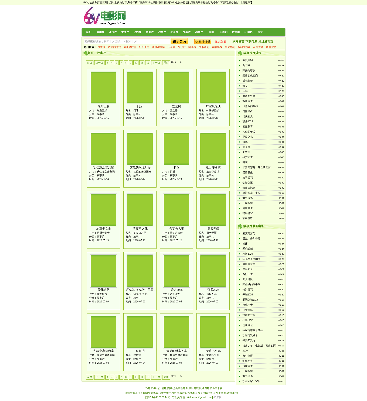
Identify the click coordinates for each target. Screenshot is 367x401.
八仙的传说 (249, 131)
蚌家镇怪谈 (213, 106)
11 (142, 62)
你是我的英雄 (250, 106)
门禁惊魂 (248, 309)
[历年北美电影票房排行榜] (123, 2)
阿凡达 (192, 47)
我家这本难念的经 (253, 330)
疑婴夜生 (248, 172)
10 (136, 62)
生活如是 (248, 269)
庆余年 (171, 47)
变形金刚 (204, 47)
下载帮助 (251, 41)
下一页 (156, 62)
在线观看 (220, 41)
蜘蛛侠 (101, 47)
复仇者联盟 (130, 47)
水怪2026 (248, 253)
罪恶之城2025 (250, 299)
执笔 (245, 141)
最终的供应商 (250, 75)
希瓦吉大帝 (176, 228)
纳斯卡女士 (103, 228)
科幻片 (150, 32)
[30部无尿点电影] (229, 2)
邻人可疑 (248, 279)
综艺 (260, 32)
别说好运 (248, 325)
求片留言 (238, 41)
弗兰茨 (246, 152)
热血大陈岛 (249, 187)
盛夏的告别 (249, 96)
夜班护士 (248, 304)
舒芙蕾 (246, 146)
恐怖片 (137, 32)
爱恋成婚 (248, 248)
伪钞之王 (248, 182)
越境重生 (248, 208)
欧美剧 (236, 32)
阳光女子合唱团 (251, 258)
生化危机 (230, 47)
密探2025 (213, 289)
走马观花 (248, 177)
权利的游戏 (244, 47)
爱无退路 (104, 289)
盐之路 (176, 106)
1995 (245, 90)
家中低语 (248, 218)
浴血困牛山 (249, 101)
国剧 (211, 32)
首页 (88, 32)
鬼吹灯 (182, 47)
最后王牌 (104, 106)
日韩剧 (223, 32)
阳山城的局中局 (251, 284)
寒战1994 (248, 60)
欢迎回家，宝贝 (251, 192)
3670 (245, 350)
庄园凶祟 (248, 203)
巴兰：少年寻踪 (251, 238)
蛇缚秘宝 (248, 213)
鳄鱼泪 (140, 351)
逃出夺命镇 (213, 167)
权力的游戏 (114, 47)
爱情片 (125, 32)
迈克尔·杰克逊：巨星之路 (143, 289)
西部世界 (217, 47)
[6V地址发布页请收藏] (95, 2)
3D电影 (248, 32)
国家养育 (248, 126)
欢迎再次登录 (250, 335)
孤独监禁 (248, 80)
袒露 (245, 243)
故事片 (187, 32)
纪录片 (174, 32)
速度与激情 (158, 47)
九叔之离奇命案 (103, 351)
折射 (177, 167)
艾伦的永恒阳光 (140, 167)
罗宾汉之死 (140, 228)
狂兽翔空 (248, 320)
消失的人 (248, 116)
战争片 (162, 32)
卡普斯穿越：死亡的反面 (257, 167)
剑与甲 (246, 65)
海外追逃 (248, 197)
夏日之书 (248, 136)
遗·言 (245, 85)
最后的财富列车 (176, 351)
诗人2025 (177, 289)
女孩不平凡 (213, 351)
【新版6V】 (246, 2)
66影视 (217, 397)
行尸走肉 (144, 47)
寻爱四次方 (249, 340)
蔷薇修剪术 (249, 264)
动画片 (199, 32)
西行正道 (248, 274)
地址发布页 (265, 41)
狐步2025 (248, 121)
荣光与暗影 (249, 70)
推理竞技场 (249, 314)
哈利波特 (271, 47)
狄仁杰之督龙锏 (103, 167)
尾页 (166, 62)
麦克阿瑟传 (249, 233)
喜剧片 (100, 32)
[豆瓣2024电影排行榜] (176, 2)
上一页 (99, 62)
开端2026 (248, 294)
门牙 (140, 106)
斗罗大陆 (258, 47)
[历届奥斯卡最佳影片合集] (204, 2)
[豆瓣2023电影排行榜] (151, 2)
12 (148, 62)
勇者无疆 (213, 228)
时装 (245, 162)
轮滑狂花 (248, 289)
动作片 (113, 32)
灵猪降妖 (248, 111)
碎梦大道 (248, 157)
